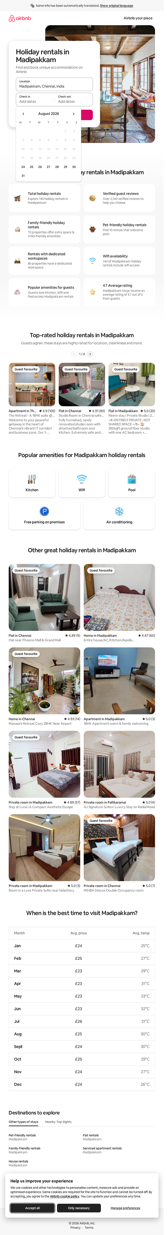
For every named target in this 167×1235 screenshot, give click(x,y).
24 (23, 167)
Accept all (32, 1208)
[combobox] (54, 86)
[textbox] (35, 101)
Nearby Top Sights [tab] (58, 1122)
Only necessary (79, 1208)
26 (40, 167)
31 (23, 176)
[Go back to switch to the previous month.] (23, 114)
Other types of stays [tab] (23, 1122)
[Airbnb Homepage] (20, 18)
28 (57, 167)
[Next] (90, 354)
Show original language (116, 6)
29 (65, 167)
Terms (89, 1228)
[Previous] (73, 354)
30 (74, 167)
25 (31, 167)
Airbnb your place (138, 18)
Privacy (75, 1228)
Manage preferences (125, 1208)
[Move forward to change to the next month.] (73, 114)
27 (48, 167)
